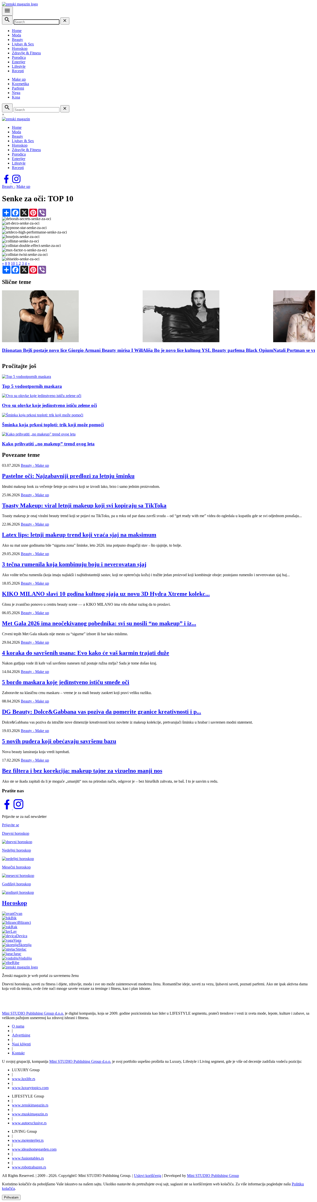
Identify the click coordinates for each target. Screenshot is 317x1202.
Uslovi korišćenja (147, 1175)
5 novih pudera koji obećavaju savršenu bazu (59, 741)
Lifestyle (19, 66)
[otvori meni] (7, 11)
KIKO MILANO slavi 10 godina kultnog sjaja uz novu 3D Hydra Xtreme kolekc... (106, 594)
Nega (16, 93)
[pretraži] (7, 20)
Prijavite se (10, 825)
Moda (16, 35)
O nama (18, 1026)
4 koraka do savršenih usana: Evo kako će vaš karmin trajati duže (85, 653)
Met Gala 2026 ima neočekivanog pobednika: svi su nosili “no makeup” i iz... (99, 623)
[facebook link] (7, 182)
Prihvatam (11, 1197)
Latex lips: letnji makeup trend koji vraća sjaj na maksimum (79, 535)
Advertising (21, 1035)
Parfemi (18, 88)
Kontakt (18, 1053)
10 (13, 263)
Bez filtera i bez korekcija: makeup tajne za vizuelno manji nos (82, 771)
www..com (30, 1088)
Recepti (18, 71)
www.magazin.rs (30, 1105)
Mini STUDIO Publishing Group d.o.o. (33, 1013)
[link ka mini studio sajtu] (29, 1005)
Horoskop (19, 48)
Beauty (17, 39)
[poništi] (64, 21)
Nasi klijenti (21, 1044)
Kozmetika (20, 84)
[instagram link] (16, 182)
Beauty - (8, 186)
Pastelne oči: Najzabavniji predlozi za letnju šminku (68, 476)
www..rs (23, 1079)
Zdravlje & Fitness (26, 53)
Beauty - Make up (35, 465)
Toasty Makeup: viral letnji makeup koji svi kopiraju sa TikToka (84, 505)
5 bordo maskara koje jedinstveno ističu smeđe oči (65, 682)
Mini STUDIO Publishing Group (213, 1175)
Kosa (16, 97)
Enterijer (18, 62)
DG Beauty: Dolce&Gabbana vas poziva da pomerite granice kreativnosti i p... (101, 711)
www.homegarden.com (34, 1149)
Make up (19, 79)
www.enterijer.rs (28, 1140)
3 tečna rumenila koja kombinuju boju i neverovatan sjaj (74, 564)
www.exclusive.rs (29, 1123)
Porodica (19, 57)
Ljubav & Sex (23, 44)
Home (17, 31)
